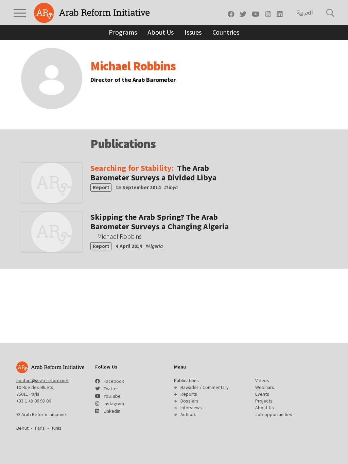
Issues (193, 32)
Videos (262, 380)
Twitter (111, 389)
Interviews (191, 408)
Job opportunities (273, 414)
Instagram (114, 403)
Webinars (264, 387)
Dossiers (189, 401)
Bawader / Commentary (204, 387)
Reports (188, 394)
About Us (160, 32)
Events (262, 394)
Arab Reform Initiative (92, 13)
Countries (225, 32)
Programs (123, 32)
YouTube (112, 396)
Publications (186, 380)
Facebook (114, 381)
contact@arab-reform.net (42, 380)
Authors (188, 414)
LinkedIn (112, 411)
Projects (264, 401)
